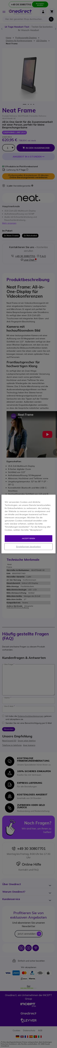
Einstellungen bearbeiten (28, 546)
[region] (28, 524)
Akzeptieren (28, 538)
